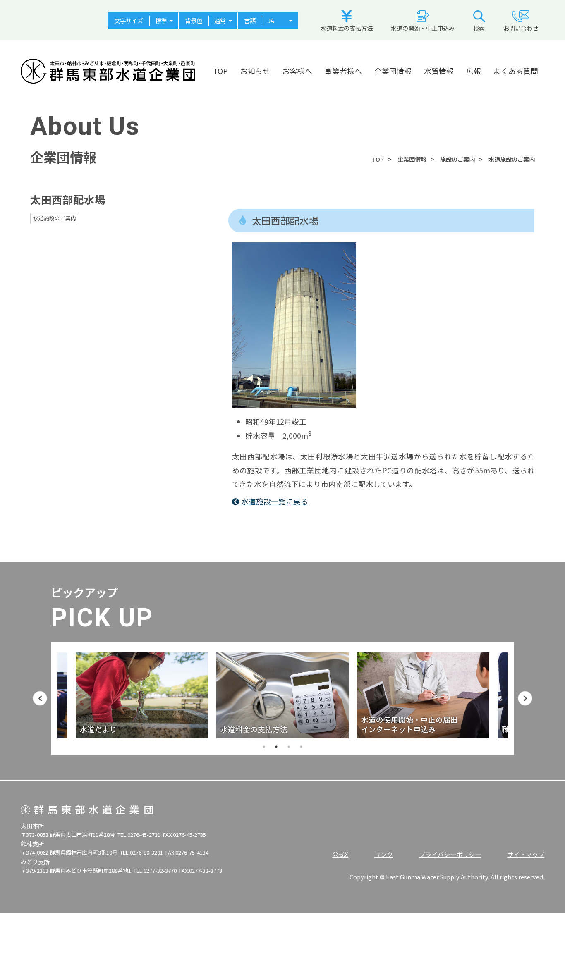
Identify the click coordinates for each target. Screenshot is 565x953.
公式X (340, 854)
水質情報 (439, 71)
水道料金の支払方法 (347, 28)
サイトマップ (525, 854)
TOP (220, 71)
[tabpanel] (152, 695)
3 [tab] (289, 747)
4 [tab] (301, 747)
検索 (479, 28)
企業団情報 (393, 71)
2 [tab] (276, 747)
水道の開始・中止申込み (423, 28)
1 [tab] (264, 747)
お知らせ (255, 71)
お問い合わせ (520, 28)
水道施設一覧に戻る (273, 501)
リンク (383, 854)
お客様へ (297, 71)
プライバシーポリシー (450, 854)
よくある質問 (515, 71)
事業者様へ (343, 71)
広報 (473, 71)
